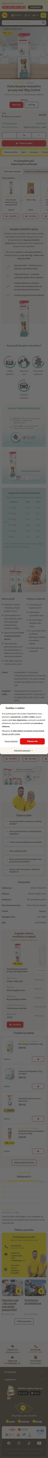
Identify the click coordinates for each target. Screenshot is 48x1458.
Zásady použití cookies (11, 734)
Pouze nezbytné (11, 741)
